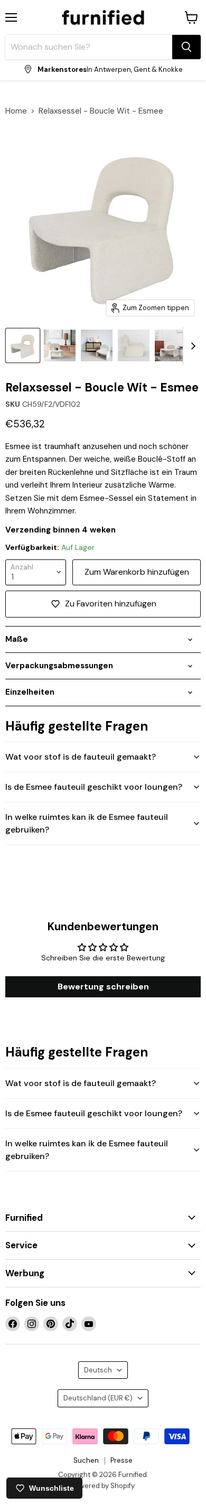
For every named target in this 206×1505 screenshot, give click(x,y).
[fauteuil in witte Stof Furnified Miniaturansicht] (134, 345)
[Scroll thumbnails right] (191, 346)
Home (16, 111)
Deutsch (98, 1370)
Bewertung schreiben (103, 986)
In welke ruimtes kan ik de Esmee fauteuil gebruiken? (86, 823)
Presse (121, 1460)
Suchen (86, 1460)
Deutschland (98, 1398)
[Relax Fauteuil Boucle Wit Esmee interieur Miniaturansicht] (97, 345)
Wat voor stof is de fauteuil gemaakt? (80, 756)
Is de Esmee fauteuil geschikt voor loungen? (93, 786)
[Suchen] (186, 47)
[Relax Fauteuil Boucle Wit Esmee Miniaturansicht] (23, 345)
